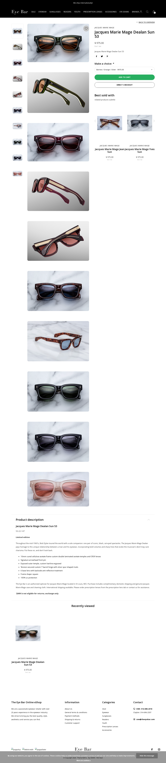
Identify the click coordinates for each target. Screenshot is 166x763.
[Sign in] (141, 12)
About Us (68, 709)
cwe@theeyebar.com (145, 719)
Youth (77, 11)
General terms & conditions (76, 712)
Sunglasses (55, 11)
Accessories (111, 11)
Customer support (72, 723)
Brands (135, 11)
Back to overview (147, 22)
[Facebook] (152, 749)
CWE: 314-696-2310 (144, 709)
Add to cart (125, 77)
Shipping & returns (72, 719)
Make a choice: (104, 63)
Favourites (86, 28)
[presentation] (95, 121)
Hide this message (147, 756)
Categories (108, 702)
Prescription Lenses (92, 11)
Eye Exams (124, 11)
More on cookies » (84, 760)
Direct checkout (124, 85)
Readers (67, 11)
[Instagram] (159, 749)
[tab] (83, 520)
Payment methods (72, 716)
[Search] (147, 12)
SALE (33, 11)
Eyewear (42, 11)
